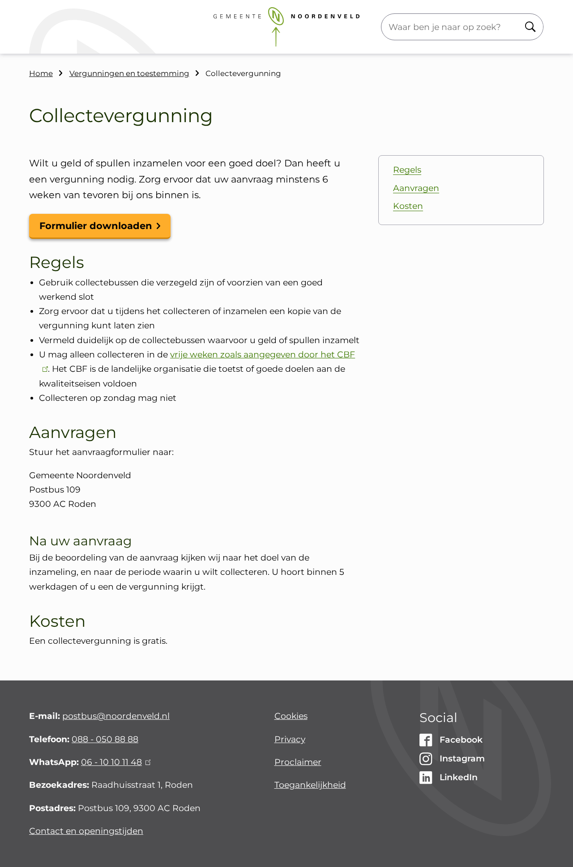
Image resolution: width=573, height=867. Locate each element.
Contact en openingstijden (86, 831)
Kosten (408, 206)
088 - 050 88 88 (105, 739)
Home (41, 73)
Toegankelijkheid (310, 785)
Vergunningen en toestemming (129, 73)
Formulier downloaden (95, 225)
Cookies (291, 716)
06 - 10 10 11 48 (114, 762)
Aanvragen (416, 188)
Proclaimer (297, 762)
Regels (407, 170)
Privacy (289, 739)
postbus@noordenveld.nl (116, 716)
